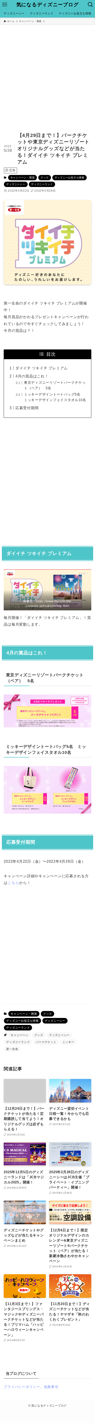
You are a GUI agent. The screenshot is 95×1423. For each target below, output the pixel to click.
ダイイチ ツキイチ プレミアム (41, 368)
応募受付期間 (27, 408)
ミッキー (68, 1042)
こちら (13, 883)
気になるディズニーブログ (47, 4)
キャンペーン (19, 1035)
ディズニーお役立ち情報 (69, 177)
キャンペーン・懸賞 (22, 177)
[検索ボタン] (90, 4)
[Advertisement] (47, 75)
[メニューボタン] (4, 4)
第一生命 (12, 1049)
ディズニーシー (15, 184)
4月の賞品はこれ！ (32, 376)
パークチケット (46, 1042)
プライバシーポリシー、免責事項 (31, 1387)
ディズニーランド (42, 184)
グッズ (45, 177)
